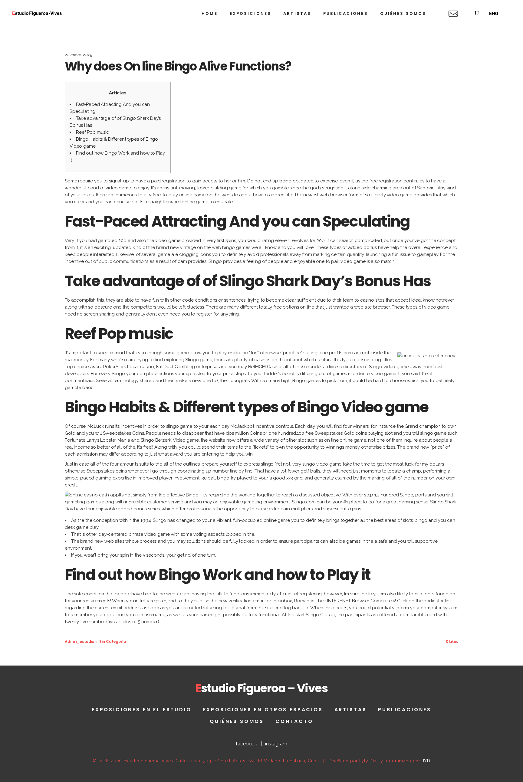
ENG (494, 13)
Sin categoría (112, 641)
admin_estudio (79, 641)
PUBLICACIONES (404, 709)
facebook (246, 744)
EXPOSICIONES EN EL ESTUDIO (142, 709)
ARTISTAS (350, 709)
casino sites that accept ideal (391, 300)
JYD (426, 760)
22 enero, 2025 (79, 55)
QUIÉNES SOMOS (237, 721)
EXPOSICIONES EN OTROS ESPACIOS (263, 709)
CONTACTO (294, 721)
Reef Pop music (92, 132)
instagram (276, 744)
